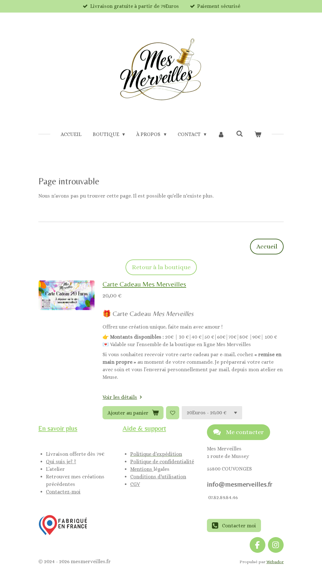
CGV (135, 484)
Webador (275, 561)
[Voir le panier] (257, 134)
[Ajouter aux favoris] (172, 412)
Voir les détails (120, 397)
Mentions (141, 469)
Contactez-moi (63, 492)
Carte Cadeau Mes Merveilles (144, 284)
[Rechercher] (239, 133)
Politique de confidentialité (162, 462)
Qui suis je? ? (61, 462)
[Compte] (221, 134)
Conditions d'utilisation (158, 477)
